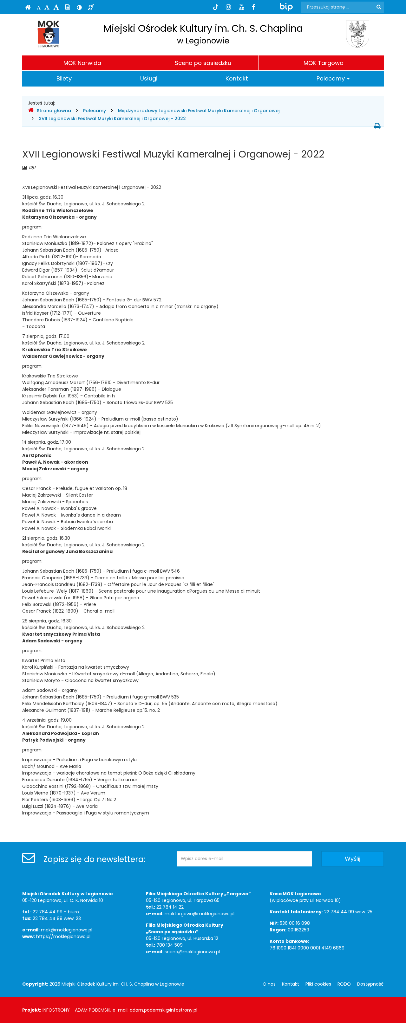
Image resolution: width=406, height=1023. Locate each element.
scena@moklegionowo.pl (192, 952)
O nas (269, 984)
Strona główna (54, 110)
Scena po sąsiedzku (203, 63)
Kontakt (237, 78)
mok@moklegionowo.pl (66, 930)
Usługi (148, 78)
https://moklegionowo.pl (63, 936)
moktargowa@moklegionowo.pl (199, 913)
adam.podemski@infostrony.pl (163, 1010)
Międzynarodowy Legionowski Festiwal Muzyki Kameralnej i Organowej (198, 110)
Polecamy (331, 78)
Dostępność (370, 984)
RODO (344, 984)
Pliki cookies (318, 984)
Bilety (64, 78)
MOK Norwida (82, 63)
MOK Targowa (324, 63)
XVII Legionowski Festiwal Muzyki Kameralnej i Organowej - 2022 (113, 118)
